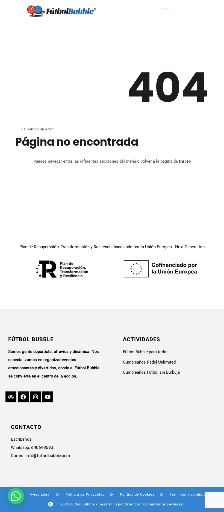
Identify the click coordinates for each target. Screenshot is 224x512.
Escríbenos (21, 439)
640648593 (42, 447)
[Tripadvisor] (10, 396)
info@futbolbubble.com (48, 455)
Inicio (185, 161)
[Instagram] (35, 396)
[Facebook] (23, 396)
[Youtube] (47, 396)
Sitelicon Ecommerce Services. (154, 504)
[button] (16, 496)
